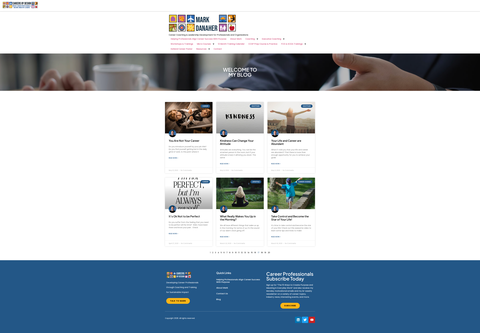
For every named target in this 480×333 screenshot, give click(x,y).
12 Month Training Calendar (231, 43)
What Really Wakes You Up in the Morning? (238, 218)
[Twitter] (305, 320)
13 (245, 252)
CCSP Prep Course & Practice (262, 43)
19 (265, 252)
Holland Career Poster (181, 48)
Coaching (250, 38)
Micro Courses (204, 43)
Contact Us (222, 293)
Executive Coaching (271, 38)
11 (238, 252)
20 (269, 252)
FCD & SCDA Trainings (292, 43)
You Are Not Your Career (184, 140)
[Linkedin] (298, 320)
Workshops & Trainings (182, 43)
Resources (201, 48)
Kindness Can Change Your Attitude (237, 142)
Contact (218, 48)
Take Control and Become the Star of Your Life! (290, 218)
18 (262, 252)
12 (242, 252)
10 (236, 252)
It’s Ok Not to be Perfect (184, 216)
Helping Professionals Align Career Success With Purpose (198, 38)
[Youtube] (312, 320)
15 (252, 252)
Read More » (173, 158)
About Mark (236, 38)
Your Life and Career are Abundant (286, 142)
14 (248, 252)
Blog (218, 299)
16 (255, 252)
